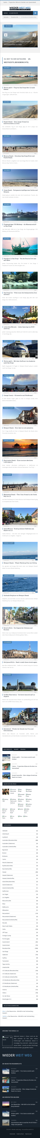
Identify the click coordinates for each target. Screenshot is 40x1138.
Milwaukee (5, 910)
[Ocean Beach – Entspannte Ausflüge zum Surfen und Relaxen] (20, 178)
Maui (3, 904)
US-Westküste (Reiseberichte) (10, 980)
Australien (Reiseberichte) (9, 840)
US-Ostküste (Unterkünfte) (9, 977)
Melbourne (5, 907)
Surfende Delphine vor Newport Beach (16, 595)
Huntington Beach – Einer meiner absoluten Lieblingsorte (18, 461)
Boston (4, 853)
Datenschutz (20, 1134)
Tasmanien (5, 961)
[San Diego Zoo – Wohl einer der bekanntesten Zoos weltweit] (20, 281)
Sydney (4, 958)
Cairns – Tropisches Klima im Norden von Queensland (19, 2)
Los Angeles (7, 474)
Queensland (5, 942)
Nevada (4, 923)
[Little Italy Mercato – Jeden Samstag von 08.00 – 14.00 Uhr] (20, 315)
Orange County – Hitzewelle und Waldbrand (18, 395)
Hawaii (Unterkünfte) (8, 878)
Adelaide (4, 831)
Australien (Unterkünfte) (9, 846)
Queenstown (6, 945)
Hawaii (4, 872)
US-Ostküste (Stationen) (9, 974)
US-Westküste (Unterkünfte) (10, 986)
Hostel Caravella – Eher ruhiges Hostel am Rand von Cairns (24, 776)
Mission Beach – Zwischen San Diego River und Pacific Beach (19, 157)
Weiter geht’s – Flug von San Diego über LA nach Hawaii (19, 88)
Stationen (5, 954)
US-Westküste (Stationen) (9, 983)
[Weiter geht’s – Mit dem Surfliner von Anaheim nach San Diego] (20, 349)
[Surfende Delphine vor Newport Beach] (20, 583)
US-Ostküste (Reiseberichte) (10, 970)
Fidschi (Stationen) (7, 862)
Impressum (28, 1134)
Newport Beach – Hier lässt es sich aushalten (18, 428)
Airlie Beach (5, 834)
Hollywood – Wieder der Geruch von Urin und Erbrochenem (18, 729)
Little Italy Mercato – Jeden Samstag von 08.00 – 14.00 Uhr (19, 327)
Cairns (4, 859)
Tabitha (4, 1016)
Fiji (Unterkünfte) (7, 869)
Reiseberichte (6, 948)
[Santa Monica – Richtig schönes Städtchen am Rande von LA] (20, 517)
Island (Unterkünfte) (8, 888)
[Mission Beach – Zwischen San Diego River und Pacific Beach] (20, 144)
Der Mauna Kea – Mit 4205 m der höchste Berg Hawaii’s (23, 1105)
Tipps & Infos (6, 964)
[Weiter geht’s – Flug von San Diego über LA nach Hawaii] (20, 76)
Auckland (5, 837)
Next (34, 35)
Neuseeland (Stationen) (9, 916)
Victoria (4, 989)
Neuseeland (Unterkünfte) (9, 920)
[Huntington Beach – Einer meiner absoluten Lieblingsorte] (20, 448)
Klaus (3, 1011)
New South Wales (7, 926)
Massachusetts (6, 900)
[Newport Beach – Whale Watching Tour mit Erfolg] (20, 551)
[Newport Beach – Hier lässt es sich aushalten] (20, 416)
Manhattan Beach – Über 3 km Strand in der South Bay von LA (20, 495)
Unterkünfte (5, 967)
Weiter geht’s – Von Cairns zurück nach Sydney (23, 758)
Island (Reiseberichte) (8, 881)
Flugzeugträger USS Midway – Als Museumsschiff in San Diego (20, 225)
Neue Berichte (7, 749)
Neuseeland (5, 913)
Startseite (12, 1134)
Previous (5, 35)
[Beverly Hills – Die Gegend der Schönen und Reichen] (20, 616)
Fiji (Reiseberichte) (7, 865)
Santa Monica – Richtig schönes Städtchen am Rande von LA (19, 529)
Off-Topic (5, 932)
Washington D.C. (7, 999)
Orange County (8, 341)
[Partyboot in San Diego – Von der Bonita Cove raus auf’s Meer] (20, 246)
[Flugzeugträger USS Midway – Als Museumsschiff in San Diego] (20, 212)
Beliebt (16, 749)
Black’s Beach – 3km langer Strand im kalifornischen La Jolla (16, 122)
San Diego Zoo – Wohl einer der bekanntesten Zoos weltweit (20, 293)
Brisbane (5, 856)
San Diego (8, 26)
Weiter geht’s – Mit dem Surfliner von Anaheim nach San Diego (19, 362)
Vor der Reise (6, 996)
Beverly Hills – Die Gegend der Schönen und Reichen (18, 628)
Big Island (5, 850)
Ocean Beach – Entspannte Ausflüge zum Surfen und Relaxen (21, 191)
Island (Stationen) (7, 885)
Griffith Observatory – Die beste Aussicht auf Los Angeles (19, 695)
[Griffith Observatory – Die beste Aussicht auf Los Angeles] (20, 683)
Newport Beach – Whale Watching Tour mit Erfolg (20, 563)
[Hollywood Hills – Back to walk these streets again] (20, 650)
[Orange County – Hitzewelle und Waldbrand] (20, 383)
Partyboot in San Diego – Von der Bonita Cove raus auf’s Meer (20, 259)
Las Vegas (5, 894)
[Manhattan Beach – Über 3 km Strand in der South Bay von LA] (20, 483)
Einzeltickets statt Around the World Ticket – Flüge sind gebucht (24, 1123)
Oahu (4, 929)
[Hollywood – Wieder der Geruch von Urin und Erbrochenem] (20, 717)
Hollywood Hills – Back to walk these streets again (20, 662)
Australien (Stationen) (8, 843)
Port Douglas (6, 939)
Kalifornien (7, 675)
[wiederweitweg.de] (20, 8)
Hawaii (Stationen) (7, 875)
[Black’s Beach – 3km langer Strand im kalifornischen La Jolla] (20, 110)
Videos (4, 993)
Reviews (23, 749)
